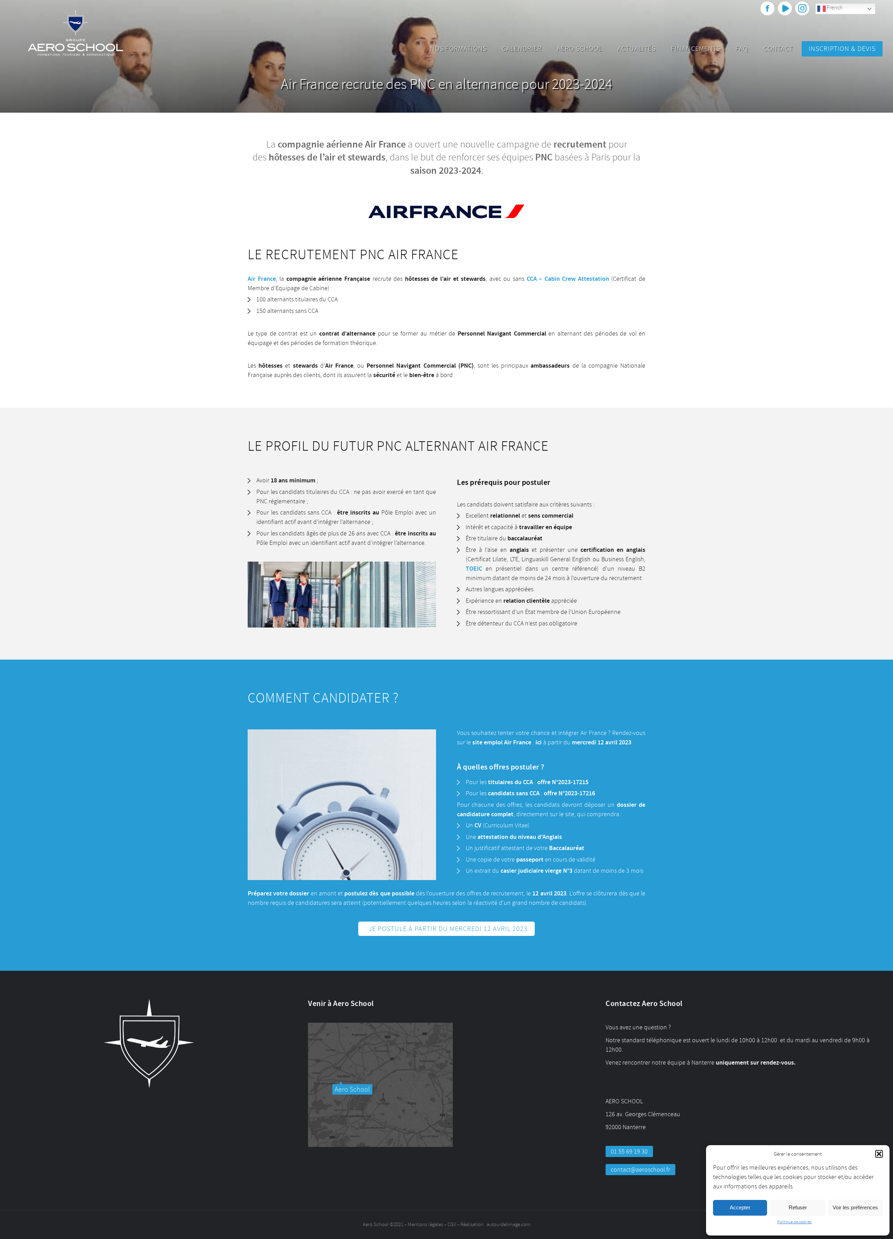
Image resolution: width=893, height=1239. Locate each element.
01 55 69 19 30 (629, 1151)
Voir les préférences (855, 1207)
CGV (452, 1224)
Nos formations (458, 48)
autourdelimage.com (509, 1224)
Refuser (798, 1207)
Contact (778, 48)
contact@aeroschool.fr (640, 1169)
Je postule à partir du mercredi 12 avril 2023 (448, 928)
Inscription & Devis (842, 48)
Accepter (740, 1207)
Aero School (579, 48)
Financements (695, 48)
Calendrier (522, 48)
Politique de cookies (794, 1222)
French (834, 7)
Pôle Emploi (397, 512)
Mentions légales (425, 1224)
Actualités (636, 48)
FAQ (742, 48)
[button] (879, 1153)
